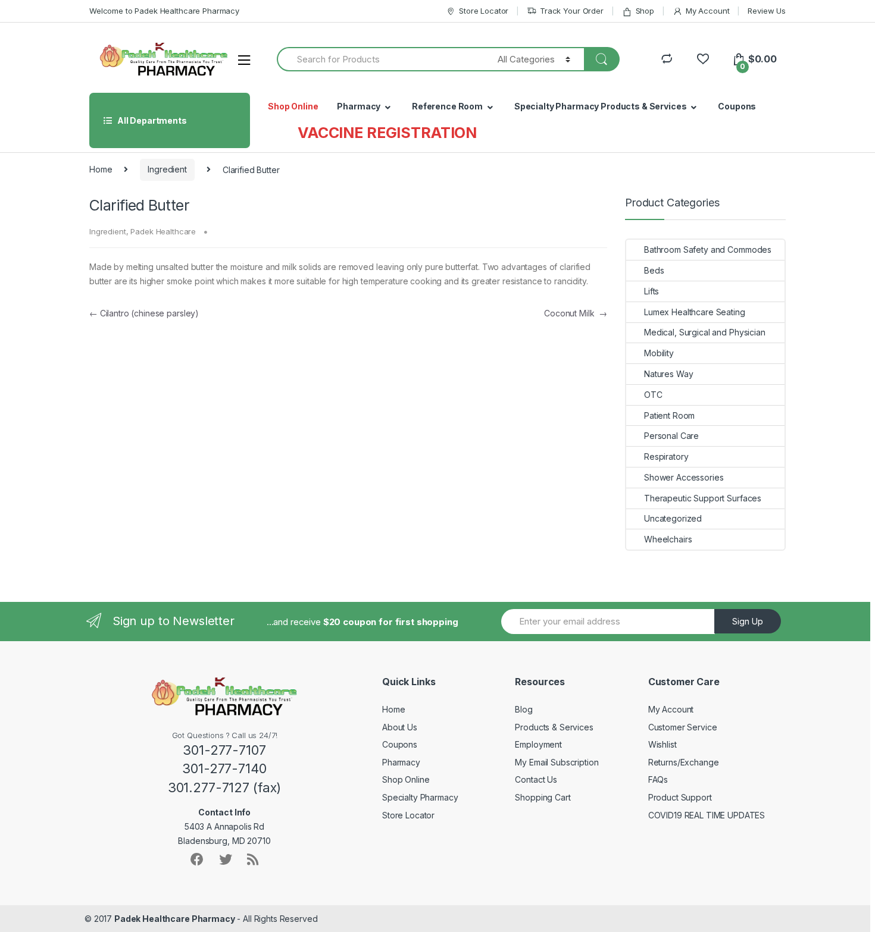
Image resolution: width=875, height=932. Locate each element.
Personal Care (671, 436)
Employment (538, 744)
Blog (523, 709)
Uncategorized (673, 518)
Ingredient (167, 169)
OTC (653, 395)
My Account (707, 10)
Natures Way (668, 374)
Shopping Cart (542, 797)
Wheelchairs (668, 539)
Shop (645, 10)
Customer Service (682, 727)
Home (100, 169)
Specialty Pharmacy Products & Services (600, 106)
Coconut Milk (575, 313)
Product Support (680, 797)
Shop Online (293, 106)
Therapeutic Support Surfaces (702, 498)
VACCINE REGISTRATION (387, 133)
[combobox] (380, 59)
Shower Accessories (683, 477)
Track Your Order (572, 10)
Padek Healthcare (163, 231)
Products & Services (554, 727)
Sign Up (747, 621)
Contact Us (536, 779)
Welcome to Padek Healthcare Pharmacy (164, 10)
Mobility (659, 353)
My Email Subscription (556, 762)
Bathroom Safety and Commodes (707, 249)
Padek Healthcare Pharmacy (174, 919)
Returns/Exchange (683, 762)
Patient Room (669, 415)
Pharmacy (358, 106)
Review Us (767, 10)
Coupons (737, 106)
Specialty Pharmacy (420, 797)
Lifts (651, 291)
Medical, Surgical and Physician (704, 332)
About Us (399, 727)
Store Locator (483, 10)
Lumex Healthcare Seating (694, 312)
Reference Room (447, 106)
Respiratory (666, 456)
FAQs (658, 779)
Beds (654, 270)
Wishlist (662, 744)
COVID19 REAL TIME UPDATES (706, 815)
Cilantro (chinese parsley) (144, 313)
